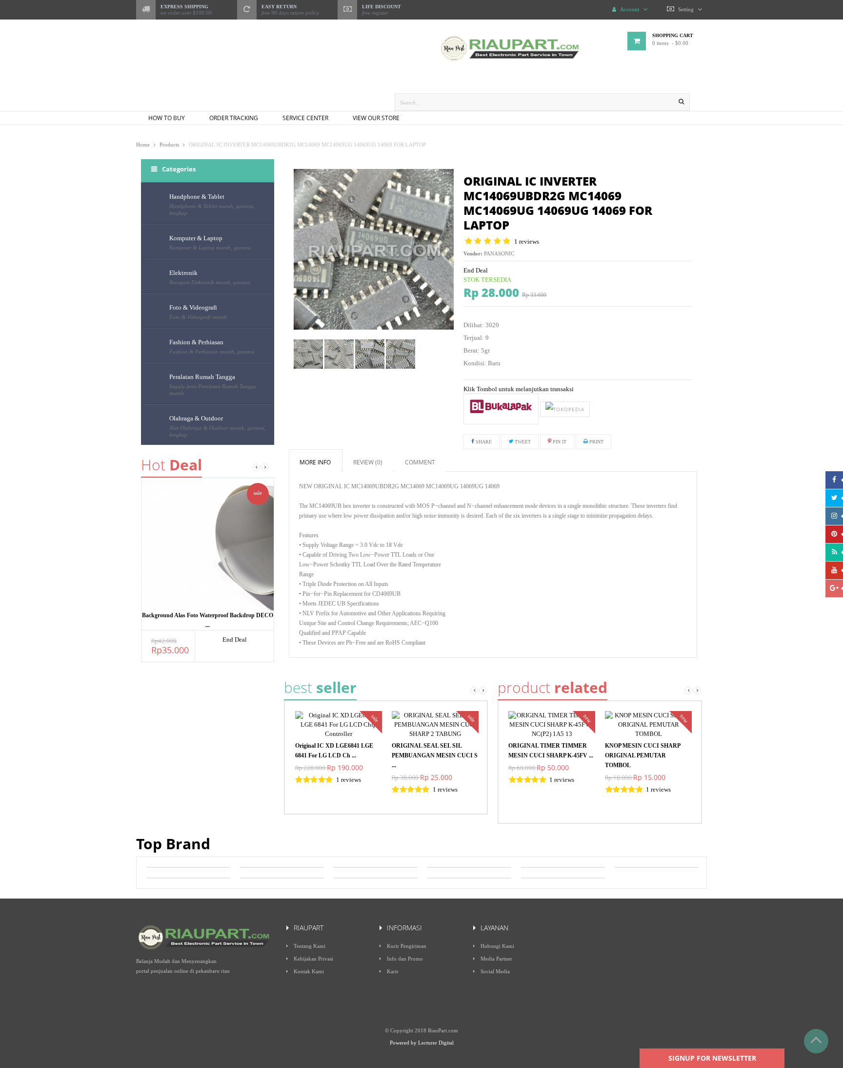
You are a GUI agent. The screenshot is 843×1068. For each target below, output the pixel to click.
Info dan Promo (405, 959)
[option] (207, 570)
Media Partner (496, 959)
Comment (420, 462)
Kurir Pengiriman (406, 946)
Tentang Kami (309, 946)
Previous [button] (256, 467)
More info (315, 462)
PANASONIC (499, 253)
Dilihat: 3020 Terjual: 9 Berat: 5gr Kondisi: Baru (482, 344)
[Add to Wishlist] (500, 409)
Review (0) (367, 462)
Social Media (495, 971)
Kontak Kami (309, 971)
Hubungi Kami (497, 946)
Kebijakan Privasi (313, 959)
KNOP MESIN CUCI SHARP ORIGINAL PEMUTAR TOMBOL (642, 755)
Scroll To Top (816, 1041)
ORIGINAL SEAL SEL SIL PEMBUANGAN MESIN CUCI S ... (434, 755)
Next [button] (265, 467)
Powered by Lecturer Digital (422, 1043)
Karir (393, 971)
